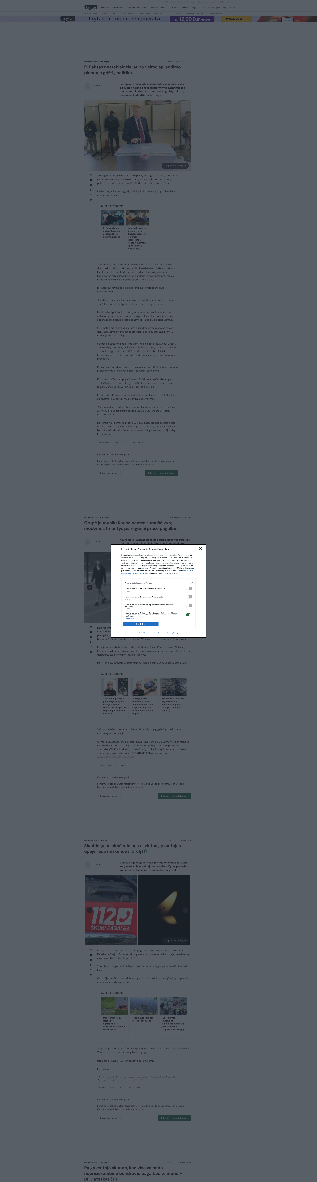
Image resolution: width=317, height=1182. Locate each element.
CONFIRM (140, 624)
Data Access (158, 633)
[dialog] (158, 591)
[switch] (189, 588)
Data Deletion (144, 633)
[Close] (201, 549)
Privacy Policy (172, 633)
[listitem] (158, 583)
